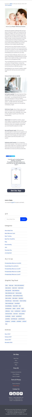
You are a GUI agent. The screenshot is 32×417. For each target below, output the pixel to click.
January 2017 (8, 339)
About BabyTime (9, 230)
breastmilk (15, 306)
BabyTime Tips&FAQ (10, 239)
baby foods (20, 288)
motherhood (17, 311)
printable (13, 321)
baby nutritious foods (17, 295)
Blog (6, 241)
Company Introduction (16, 372)
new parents (21, 313)
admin (11, 3)
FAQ (16, 360)
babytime (21, 298)
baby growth (8, 290)
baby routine (8, 298)
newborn (24, 311)
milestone (7, 311)
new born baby (8, 313)
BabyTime (16, 358)
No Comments (8, 5)
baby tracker (16, 300)
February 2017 (8, 336)
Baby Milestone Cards (10, 233)
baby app (11, 285)
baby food (14, 288)
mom (12, 311)
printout (24, 321)
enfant (14, 308)
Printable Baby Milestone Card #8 (12, 271)
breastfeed (17, 303)
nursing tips (7, 316)
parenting (7, 318)
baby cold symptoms (19, 285)
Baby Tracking (8, 236)
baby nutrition (8, 295)
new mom (15, 313)
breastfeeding (8, 306)
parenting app (14, 318)
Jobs (6, 247)
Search (23, 219)
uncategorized (8, 253)
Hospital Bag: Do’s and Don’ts (11, 266)
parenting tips (22, 318)
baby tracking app (9, 303)
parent (13, 316)
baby (6, 285)
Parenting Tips (8, 250)
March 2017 (7, 334)
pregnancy (7, 321)
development (8, 308)
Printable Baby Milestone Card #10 (13, 263)
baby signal (14, 298)
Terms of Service (16, 383)
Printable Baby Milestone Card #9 (12, 268)
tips (6, 324)
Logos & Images (16, 376)
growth (18, 308)
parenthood (18, 316)
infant (22, 308)
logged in (13, 202)
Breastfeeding (8, 244)
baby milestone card (9, 293)
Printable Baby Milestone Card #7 (12, 274)
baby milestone (15, 290)
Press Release (16, 374)
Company (16, 362)
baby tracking (23, 300)
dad (20, 306)
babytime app (8, 300)
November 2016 (8, 342)
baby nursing (18, 293)
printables (19, 321)
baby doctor (8, 288)
